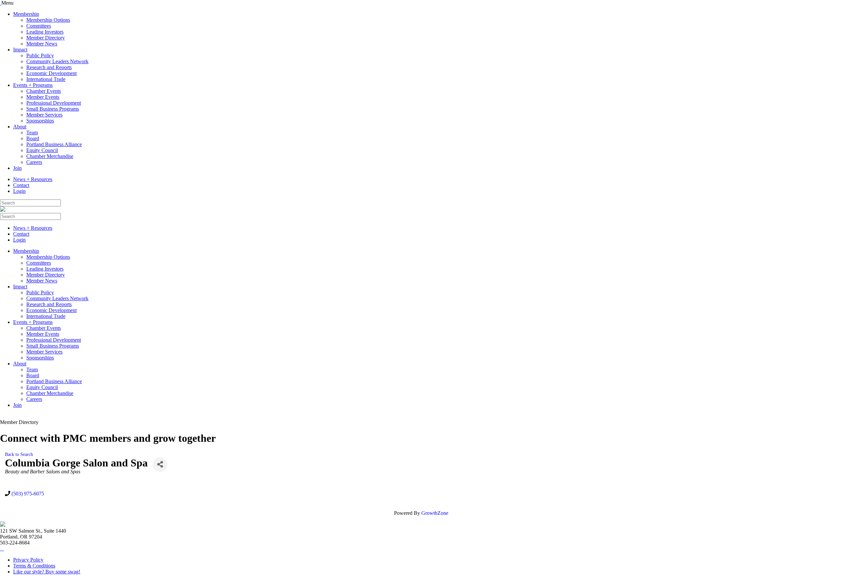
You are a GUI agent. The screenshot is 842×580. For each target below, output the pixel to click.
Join (17, 168)
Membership (26, 14)
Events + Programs (33, 85)
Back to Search (19, 454)
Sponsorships (40, 120)
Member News (41, 43)
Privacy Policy (28, 560)
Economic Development (51, 73)
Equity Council (42, 150)
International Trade (45, 79)
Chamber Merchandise (49, 156)
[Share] (160, 464)
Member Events (42, 97)
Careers (34, 162)
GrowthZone (434, 513)
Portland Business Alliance (54, 144)
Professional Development (53, 103)
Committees (38, 26)
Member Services (44, 115)
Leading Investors (44, 32)
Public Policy (40, 55)
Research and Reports (49, 67)
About (19, 126)
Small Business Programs (52, 109)
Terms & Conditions (34, 565)
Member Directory (45, 37)
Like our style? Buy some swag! (46, 571)
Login (19, 191)
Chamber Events (43, 91)
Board (32, 138)
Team (32, 132)
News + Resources (32, 179)
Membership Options (48, 20)
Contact (21, 185)
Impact (20, 49)
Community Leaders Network (57, 61)
